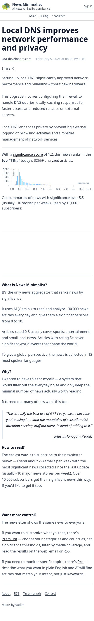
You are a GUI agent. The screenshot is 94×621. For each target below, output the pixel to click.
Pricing (44, 16)
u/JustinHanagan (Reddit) (73, 436)
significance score (28, 154)
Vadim (19, 605)
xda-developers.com (16, 59)
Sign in (88, 6)
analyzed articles (53, 160)
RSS (16, 593)
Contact (50, 593)
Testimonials (32, 593)
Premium (9, 539)
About (32, 16)
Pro (81, 561)
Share (6, 68)
